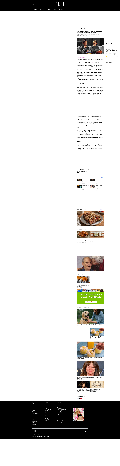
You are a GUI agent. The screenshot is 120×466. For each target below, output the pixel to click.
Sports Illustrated (48, 406)
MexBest (33, 416)
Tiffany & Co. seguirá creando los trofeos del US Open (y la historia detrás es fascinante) (111, 61)
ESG (45, 421)
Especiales (59, 417)
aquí (79, 96)
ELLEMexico (82, 431)
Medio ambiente (60, 420)
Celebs (50, 9)
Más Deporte (47, 411)
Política (46, 425)
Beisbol (46, 408)
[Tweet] (79, 398)
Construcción (59, 408)
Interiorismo (59, 412)
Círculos (33, 410)
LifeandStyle (47, 423)
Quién (33, 407)
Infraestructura (60, 410)
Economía (46, 417)
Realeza (33, 409)
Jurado (33, 422)
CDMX (58, 403)
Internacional (47, 418)
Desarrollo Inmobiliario (61, 409)
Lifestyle (46, 412)
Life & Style (34, 424)
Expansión (46, 415)
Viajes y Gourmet (35, 413)
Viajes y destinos (35, 418)
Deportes (46, 402)
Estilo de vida (59, 9)
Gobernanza (59, 422)
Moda (36, 9)
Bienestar (33, 420)
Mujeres (46, 422)
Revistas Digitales (81, 9)
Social (58, 421)
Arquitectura (59, 411)
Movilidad (59, 423)
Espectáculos (34, 408)
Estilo (33, 425)
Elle (32, 402)
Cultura (33, 414)
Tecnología (47, 419)
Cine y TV (46, 403)
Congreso (59, 402)
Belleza (42, 9)
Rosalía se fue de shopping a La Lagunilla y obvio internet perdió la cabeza (111, 50)
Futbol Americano (48, 409)
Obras (46, 420)
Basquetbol (47, 410)
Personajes (34, 419)
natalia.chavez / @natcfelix (82, 171)
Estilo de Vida (34, 421)
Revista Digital (47, 413)
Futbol (46, 407)
